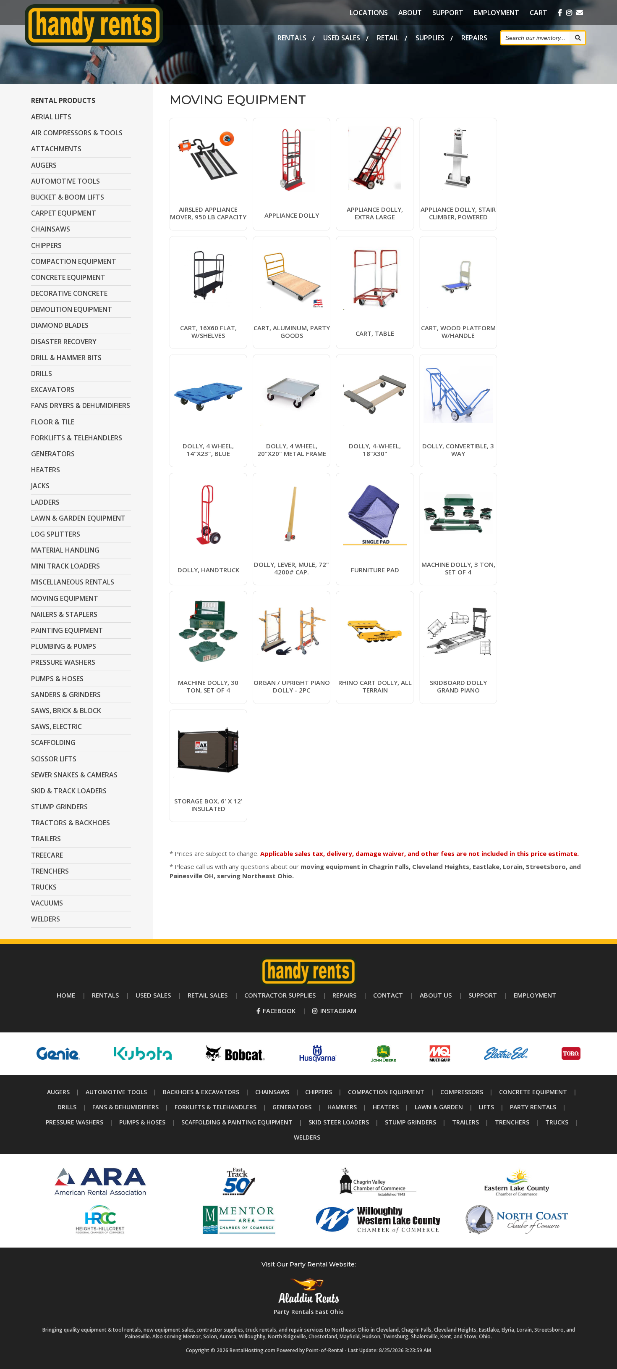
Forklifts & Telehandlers (215, 1107)
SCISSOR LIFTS (53, 758)
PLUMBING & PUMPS (63, 646)
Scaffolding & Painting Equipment (237, 1122)
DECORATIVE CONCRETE (69, 293)
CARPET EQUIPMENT (63, 213)
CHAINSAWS (50, 229)
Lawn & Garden (439, 1107)
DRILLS (41, 373)
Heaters (386, 1107)
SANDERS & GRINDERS (66, 694)
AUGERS (44, 165)
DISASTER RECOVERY (64, 341)
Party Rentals (533, 1107)
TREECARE (47, 855)
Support (447, 12)
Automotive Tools (116, 1092)
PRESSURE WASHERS (63, 662)
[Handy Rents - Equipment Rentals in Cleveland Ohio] (94, 43)
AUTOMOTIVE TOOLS (65, 181)
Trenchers (512, 1122)
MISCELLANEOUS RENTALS (72, 582)
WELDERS (45, 919)
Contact (388, 995)
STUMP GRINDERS (59, 806)
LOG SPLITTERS (55, 534)
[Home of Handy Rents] (308, 983)
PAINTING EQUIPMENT (67, 630)
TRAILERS (46, 838)
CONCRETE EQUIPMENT (68, 277)
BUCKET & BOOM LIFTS (67, 197)
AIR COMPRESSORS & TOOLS (77, 132)
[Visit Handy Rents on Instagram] (569, 12)
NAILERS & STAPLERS (64, 614)
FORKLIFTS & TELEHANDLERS (76, 437)
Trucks (556, 1122)
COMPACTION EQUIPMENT (73, 261)
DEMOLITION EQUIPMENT (71, 309)
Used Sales (341, 37)
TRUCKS (44, 887)
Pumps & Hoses (142, 1122)
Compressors (461, 1092)
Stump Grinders (410, 1122)
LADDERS (45, 502)
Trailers (465, 1122)
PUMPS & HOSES (57, 678)
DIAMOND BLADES (60, 325)
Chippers (318, 1092)
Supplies (430, 37)
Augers (58, 1092)
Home (66, 995)
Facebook (278, 1010)
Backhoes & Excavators (201, 1092)
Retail (388, 37)
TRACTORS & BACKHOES (70, 822)
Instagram (337, 1010)
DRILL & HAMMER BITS (66, 357)
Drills (67, 1107)
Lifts (486, 1107)
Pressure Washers (74, 1122)
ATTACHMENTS (56, 148)
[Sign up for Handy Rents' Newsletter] (579, 12)
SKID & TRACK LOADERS (69, 790)
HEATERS (45, 469)
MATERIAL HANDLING (65, 550)
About (410, 12)
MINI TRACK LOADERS (65, 566)
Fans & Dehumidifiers (125, 1107)
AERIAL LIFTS (51, 116)
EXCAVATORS (52, 389)
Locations (369, 12)
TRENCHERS (50, 871)
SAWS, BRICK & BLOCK (66, 710)
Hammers (342, 1107)
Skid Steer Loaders (338, 1122)
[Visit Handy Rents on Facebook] (560, 12)
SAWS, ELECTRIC (56, 726)
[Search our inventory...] (577, 38)
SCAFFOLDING (53, 742)
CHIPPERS (46, 245)
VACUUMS (47, 903)
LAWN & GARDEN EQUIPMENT (78, 518)
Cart (538, 12)
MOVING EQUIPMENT (64, 598)
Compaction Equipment (386, 1092)
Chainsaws (272, 1092)
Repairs (474, 37)
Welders (307, 1137)
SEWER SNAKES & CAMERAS (74, 774)
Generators (291, 1107)
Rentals (291, 37)
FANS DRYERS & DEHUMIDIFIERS (80, 405)
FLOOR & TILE (52, 421)
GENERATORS (53, 453)
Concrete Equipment (533, 1092)
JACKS (40, 485)
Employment (496, 12)
